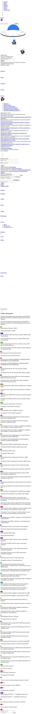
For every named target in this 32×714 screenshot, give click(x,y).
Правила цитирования (9, 106)
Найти (16, 23)
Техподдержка (7, 105)
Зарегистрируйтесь (17, 168)
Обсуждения (7, 10)
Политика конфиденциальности (12, 110)
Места (5, 3)
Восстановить (12, 167)
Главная (6, 1)
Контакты (6, 103)
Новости (6, 6)
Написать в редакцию (6, 148)
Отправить (16, 180)
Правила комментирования (10, 107)
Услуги (5, 7)
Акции (5, 8)
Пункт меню (7, 226)
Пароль (2, 162)
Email (2, 160)
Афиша (5, 4)
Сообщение (18, 177)
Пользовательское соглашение (11, 109)
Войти (2, 17)
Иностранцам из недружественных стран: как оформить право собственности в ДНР (15, 139)
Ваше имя (3, 175)
